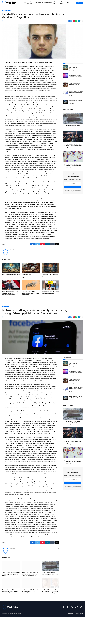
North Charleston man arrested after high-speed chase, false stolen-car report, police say (75, 76)
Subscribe (79, 2)
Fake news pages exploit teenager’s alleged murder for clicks (50, 292)
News (24, 2)
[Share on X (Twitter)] (71, 21)
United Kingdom (29, 2)
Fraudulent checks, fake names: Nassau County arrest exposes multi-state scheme (10, 591)
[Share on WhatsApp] (76, 21)
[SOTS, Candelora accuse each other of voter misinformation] (73, 156)
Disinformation (48, 2)
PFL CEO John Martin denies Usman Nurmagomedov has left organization (74, 145)
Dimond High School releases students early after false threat (74, 126)
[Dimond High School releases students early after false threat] (73, 118)
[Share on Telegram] (79, 21)
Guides (67, 2)
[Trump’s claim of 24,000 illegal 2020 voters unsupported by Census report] (11, 566)
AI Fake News (55, 2)
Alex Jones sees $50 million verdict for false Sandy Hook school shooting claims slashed (30, 591)
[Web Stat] (9, 2)
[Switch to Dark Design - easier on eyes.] (72, 2)
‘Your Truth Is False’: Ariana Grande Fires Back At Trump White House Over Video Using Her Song (50, 591)
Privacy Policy (71, 191)
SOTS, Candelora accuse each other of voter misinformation (73, 164)
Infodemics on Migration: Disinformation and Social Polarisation (28, 276)
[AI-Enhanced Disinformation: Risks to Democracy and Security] (11, 268)
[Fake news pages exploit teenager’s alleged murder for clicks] (50, 285)
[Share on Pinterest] (74, 21)
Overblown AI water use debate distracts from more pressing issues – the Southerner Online (76, 93)
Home (19, 2)
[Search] (74, 2)
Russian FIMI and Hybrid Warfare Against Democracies (50, 275)
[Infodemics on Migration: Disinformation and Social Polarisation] (31, 268)
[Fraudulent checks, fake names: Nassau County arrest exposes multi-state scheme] (11, 583)
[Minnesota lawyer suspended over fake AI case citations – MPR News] (65, 102)
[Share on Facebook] (68, 21)
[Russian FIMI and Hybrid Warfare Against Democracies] (50, 268)
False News (61, 2)
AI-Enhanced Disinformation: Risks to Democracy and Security (11, 275)
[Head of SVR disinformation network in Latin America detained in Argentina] (42, 41)
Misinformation (39, 2)
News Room (8, 20)
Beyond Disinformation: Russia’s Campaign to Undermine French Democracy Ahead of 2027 (10, 293)
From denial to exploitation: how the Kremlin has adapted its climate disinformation (30, 293)
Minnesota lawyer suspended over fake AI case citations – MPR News (75, 102)
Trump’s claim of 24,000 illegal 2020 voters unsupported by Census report (11, 574)
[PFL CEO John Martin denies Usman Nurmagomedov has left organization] (73, 136)
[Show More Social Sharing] (81, 21)
